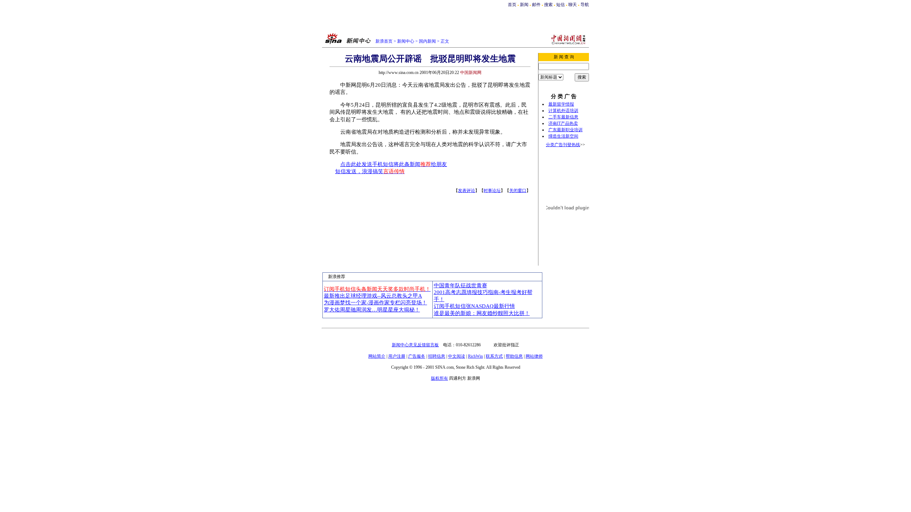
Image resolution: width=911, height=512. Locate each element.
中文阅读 (456, 356)
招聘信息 (436, 356)
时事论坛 (492, 190)
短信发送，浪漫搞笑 (370, 171)
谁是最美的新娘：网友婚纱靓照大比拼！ (482, 313)
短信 (560, 4)
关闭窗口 (517, 190)
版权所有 (439, 378)
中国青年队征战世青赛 (460, 285)
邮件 (536, 4)
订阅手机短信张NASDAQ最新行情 (474, 306)
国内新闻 (427, 41)
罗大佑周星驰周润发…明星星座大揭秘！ (372, 310)
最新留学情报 (561, 104)
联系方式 (494, 356)
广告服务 (416, 356)
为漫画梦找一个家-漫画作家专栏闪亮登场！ (375, 302)
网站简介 (376, 356)
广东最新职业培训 (565, 129)
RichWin (475, 356)
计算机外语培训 (563, 110)
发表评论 (466, 190)
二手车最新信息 (563, 116)
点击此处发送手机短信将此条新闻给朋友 (393, 164)
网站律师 (534, 356)
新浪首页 (384, 41)
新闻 (524, 4)
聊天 (572, 4)
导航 (584, 4)
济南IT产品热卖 (563, 123)
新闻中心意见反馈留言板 (415, 344)
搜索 (549, 4)
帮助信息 (514, 356)
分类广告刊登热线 (563, 144)
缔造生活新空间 (563, 136)
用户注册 (396, 356)
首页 (512, 4)
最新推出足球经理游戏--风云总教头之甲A (373, 296)
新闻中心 (405, 41)
